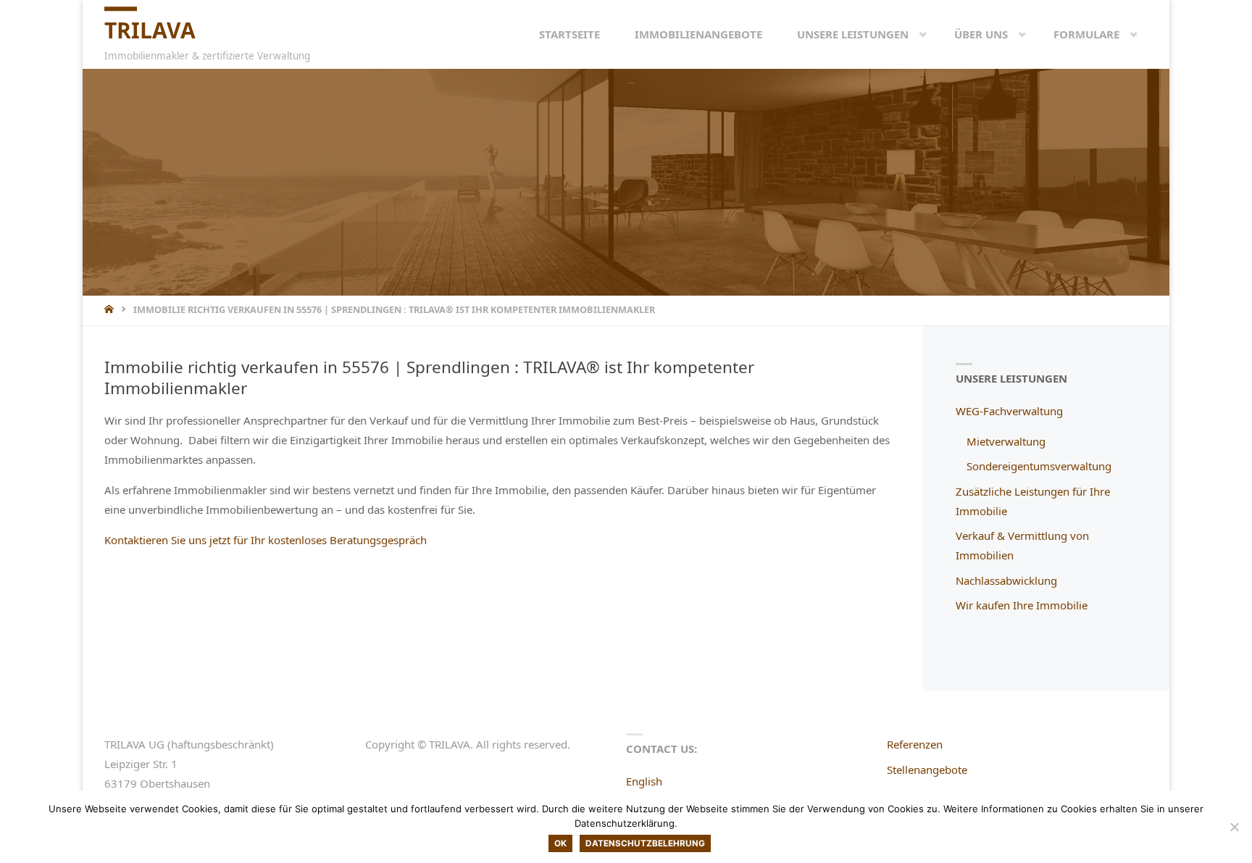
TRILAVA (150, 30)
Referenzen (915, 744)
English (644, 781)
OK (560, 843)
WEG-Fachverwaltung (1009, 411)
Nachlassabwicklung (1006, 580)
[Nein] (1234, 827)
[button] (911, 34)
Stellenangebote (927, 769)
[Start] (110, 309)
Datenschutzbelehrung (645, 843)
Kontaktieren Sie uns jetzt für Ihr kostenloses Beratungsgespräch (265, 540)
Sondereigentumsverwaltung (1039, 466)
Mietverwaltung (1006, 441)
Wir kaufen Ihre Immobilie (1022, 605)
